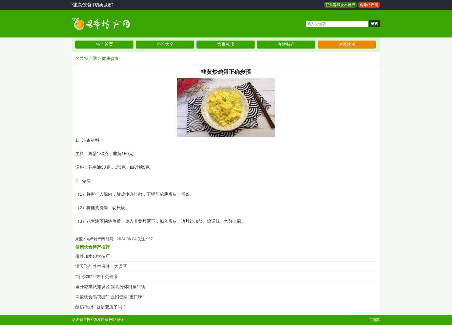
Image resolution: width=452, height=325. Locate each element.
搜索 (374, 24)
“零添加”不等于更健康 (96, 276)
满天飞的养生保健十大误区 (101, 266)
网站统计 (116, 320)
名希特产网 (369, 5)
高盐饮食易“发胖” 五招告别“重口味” (109, 297)
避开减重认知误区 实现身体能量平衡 (110, 286)
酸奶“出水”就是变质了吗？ (100, 307)
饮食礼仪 (225, 44)
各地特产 (286, 44)
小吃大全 (165, 44)
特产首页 (104, 44)
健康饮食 (346, 44)
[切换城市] (103, 5)
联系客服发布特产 (340, 5)
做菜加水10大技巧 (92, 256)
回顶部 (374, 320)
